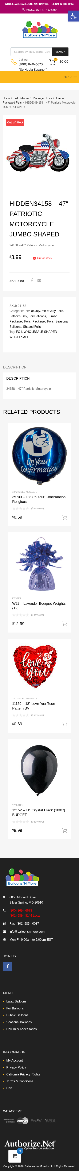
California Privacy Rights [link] (23, 1074)
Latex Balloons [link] (16, 1001)
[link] (73, 16)
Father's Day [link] (18, 316)
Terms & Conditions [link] (19, 1081)
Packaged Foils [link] (42, 98)
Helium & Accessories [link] (21, 1029)
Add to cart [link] (64, 517)
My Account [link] (14, 1060)
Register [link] (51, 9)
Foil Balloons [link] (21, 98)
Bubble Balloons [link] (17, 1015)
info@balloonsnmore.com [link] (27, 931)
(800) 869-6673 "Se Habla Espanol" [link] (29, 67)
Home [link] (6, 98)
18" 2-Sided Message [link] (24, 492)
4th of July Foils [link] (52, 311)
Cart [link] (9, 1088)
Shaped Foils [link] (32, 326)
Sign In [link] (40, 9)
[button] (67, 77)
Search (60, 51)
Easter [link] (16, 598)
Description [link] (15, 367)
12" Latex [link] (17, 805)
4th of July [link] (33, 311)
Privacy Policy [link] (16, 1067)
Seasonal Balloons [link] (19, 1022)
